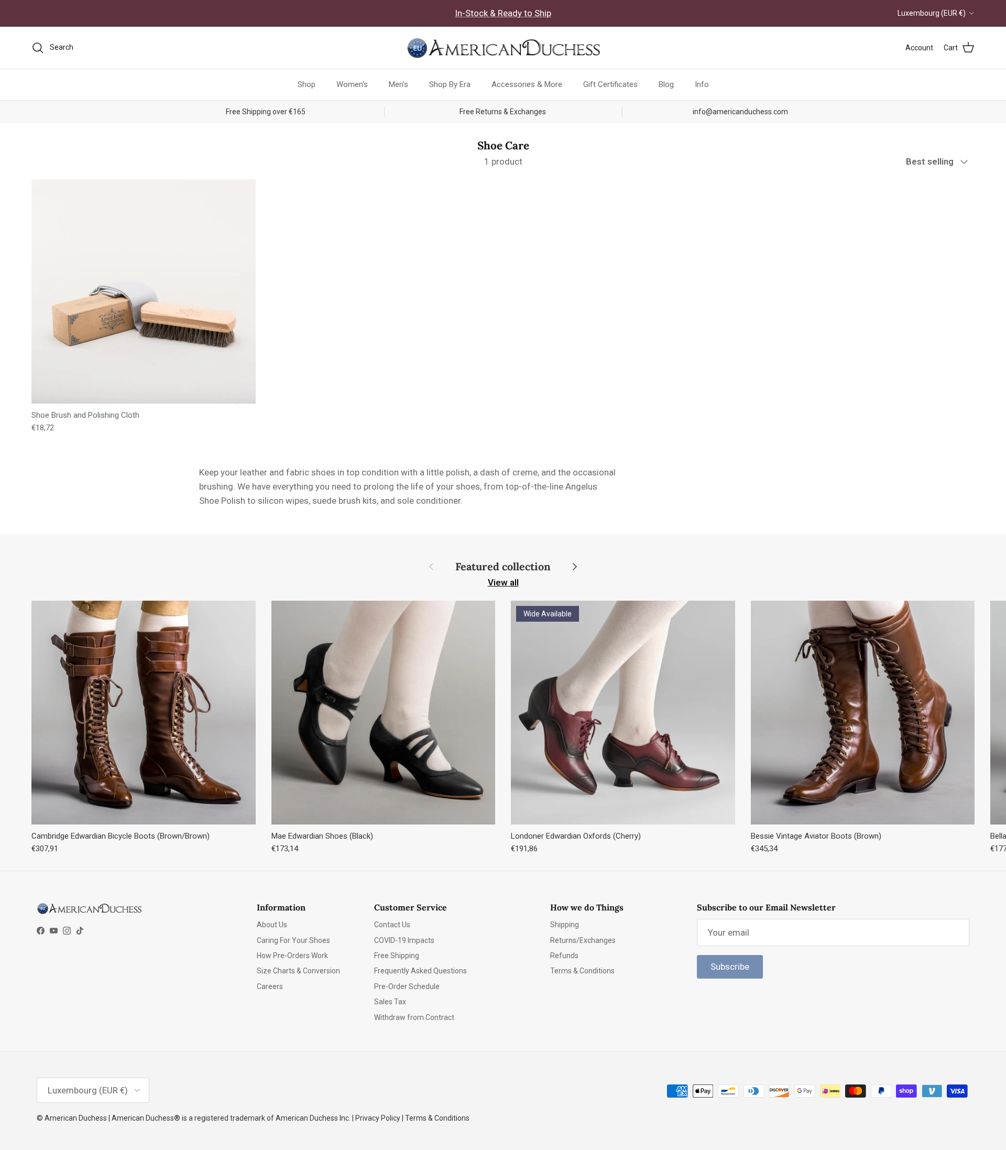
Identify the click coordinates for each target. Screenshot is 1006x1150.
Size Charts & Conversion (298, 971)
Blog (666, 84)
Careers (270, 986)
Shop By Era (450, 84)
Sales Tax (390, 1001)
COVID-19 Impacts (404, 940)
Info (702, 84)
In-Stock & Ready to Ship (503, 13)
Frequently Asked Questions (420, 971)
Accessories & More (526, 84)
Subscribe (729, 966)
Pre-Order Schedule (407, 986)
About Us (272, 924)
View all (503, 582)
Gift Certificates (610, 84)
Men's (398, 84)
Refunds (564, 955)
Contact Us (392, 924)
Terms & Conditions (582, 971)
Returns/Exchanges (583, 940)
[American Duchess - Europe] (503, 47)
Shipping (564, 924)
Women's (352, 84)
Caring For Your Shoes (293, 940)
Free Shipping (396, 955)
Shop (306, 84)
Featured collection (503, 566)
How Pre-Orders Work (292, 955)
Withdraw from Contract (414, 1017)
